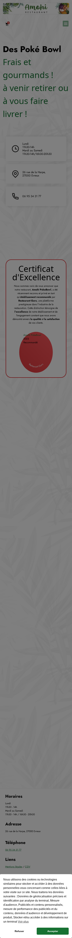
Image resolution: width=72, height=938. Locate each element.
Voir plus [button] (23, 921)
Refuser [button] (19, 931)
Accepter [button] (52, 931)
